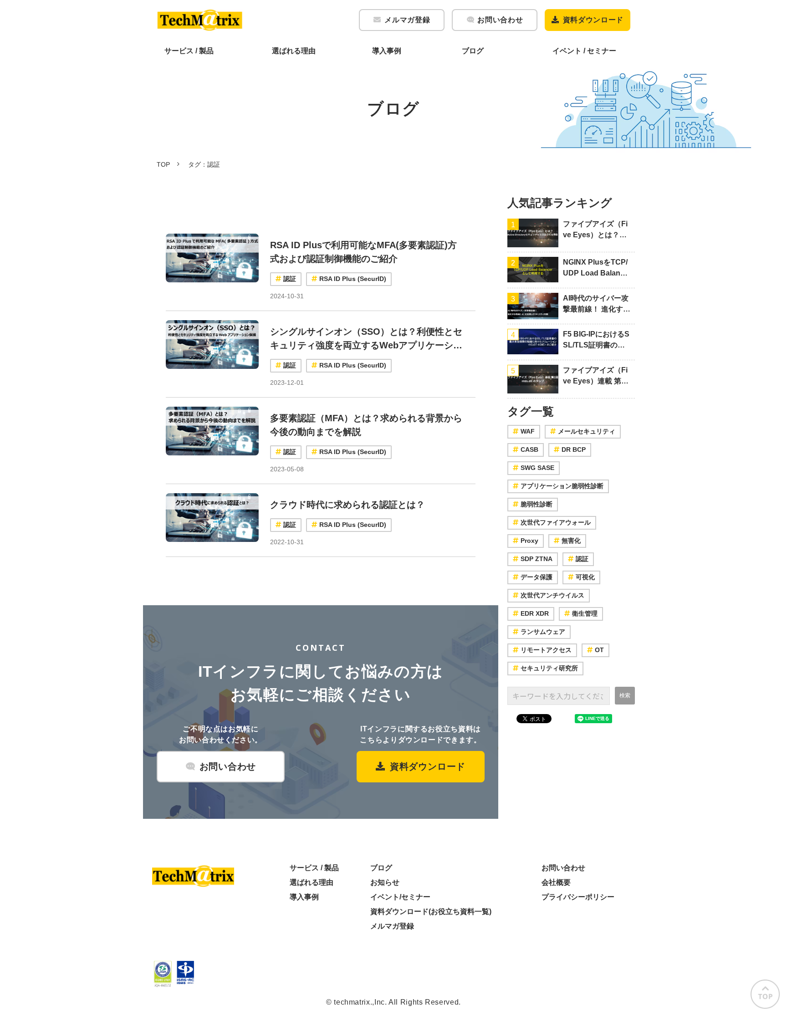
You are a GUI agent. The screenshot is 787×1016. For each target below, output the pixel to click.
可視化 (585, 577)
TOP (163, 164)
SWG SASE (537, 467)
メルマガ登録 (407, 20)
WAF (528, 431)
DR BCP (574, 449)
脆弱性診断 (536, 504)
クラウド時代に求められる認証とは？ (347, 505)
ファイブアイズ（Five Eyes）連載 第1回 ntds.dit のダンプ (595, 376)
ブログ (473, 51)
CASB (529, 449)
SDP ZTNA (536, 558)
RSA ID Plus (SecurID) (352, 278)
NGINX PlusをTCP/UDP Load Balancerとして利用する (596, 268)
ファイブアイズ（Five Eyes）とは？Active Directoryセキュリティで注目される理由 (596, 230)
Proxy (529, 540)
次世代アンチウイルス (552, 595)
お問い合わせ (500, 20)
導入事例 (386, 51)
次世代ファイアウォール (556, 522)
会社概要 (556, 882)
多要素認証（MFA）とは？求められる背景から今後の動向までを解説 (366, 425)
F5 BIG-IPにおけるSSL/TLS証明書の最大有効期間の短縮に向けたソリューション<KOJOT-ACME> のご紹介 (596, 340)
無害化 (571, 540)
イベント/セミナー (400, 897)
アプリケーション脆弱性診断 (562, 486)
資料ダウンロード (593, 20)
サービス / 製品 (189, 51)
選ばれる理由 (294, 51)
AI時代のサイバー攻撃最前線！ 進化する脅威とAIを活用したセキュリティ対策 (596, 304)
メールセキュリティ (586, 431)
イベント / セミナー (584, 51)
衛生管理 (585, 613)
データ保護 (536, 577)
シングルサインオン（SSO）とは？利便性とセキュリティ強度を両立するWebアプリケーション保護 (366, 339)
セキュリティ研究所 (549, 668)
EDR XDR (535, 613)
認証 (289, 278)
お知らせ (384, 882)
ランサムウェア (543, 631)
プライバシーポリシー (578, 897)
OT (599, 650)
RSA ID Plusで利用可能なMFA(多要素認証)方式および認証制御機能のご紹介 (363, 252)
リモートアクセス (546, 650)
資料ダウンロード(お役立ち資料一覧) (430, 911)
